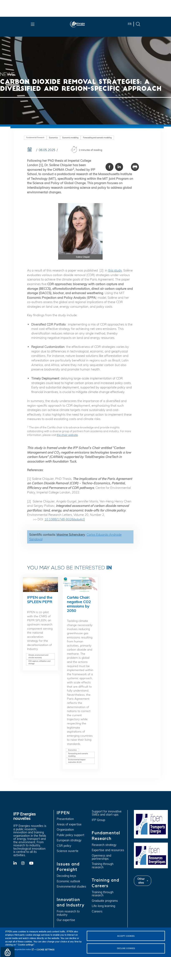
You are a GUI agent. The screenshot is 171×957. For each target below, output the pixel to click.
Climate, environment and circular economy (38, 656)
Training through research (102, 865)
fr (130, 24)
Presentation (65, 819)
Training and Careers (105, 883)
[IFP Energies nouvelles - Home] (83, 24)
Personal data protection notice (18, 949)
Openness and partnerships (101, 857)
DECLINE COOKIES (126, 948)
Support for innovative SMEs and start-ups (107, 813)
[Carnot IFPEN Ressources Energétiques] (151, 855)
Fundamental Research (35, 137)
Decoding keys (66, 876)
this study (115, 270)
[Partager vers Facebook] (109, 167)
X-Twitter (25, 864)
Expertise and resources (108, 850)
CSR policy (64, 845)
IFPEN (63, 812)
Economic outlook (68, 881)
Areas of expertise (69, 824)
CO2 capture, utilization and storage (39, 662)
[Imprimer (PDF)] (135, 167)
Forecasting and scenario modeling (97, 137)
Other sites (141, 880)
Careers (97, 911)
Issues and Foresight (68, 866)
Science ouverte (67, 851)
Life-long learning (103, 906)
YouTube (33, 862)
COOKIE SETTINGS (45, 949)
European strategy (69, 840)
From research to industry (68, 913)
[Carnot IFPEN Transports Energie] (151, 824)
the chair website (67, 435)
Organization (65, 829)
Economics (53, 137)
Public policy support (70, 835)
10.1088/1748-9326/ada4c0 (64, 519)
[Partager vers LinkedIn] (119, 167)
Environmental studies (71, 886)
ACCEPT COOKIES (126, 935)
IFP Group (98, 820)
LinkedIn (17, 862)
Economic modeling (70, 137)
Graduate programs (105, 900)
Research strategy (104, 845)
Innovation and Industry (70, 902)
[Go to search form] (138, 23)
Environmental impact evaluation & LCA (77, 760)
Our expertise (66, 920)
